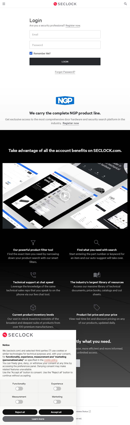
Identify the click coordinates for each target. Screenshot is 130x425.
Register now (73, 25)
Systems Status (81, 411)
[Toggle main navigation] (4, 4)
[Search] (125, 4)
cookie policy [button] (50, 360)
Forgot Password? (65, 71)
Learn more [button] (38, 419)
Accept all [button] (56, 412)
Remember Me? (42, 53)
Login (65, 61)
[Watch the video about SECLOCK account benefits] (65, 196)
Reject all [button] (20, 412)
